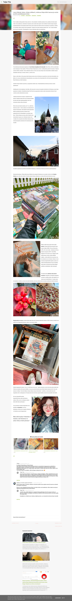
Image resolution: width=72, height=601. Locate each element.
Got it (63, 597)
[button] (14, 18)
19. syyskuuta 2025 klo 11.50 (24, 463)
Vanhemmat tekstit (58, 523)
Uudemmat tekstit (15, 523)
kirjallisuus (34, 15)
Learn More (58, 597)
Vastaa (18, 480)
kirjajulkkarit (28, 15)
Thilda (18, 463)
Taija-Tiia (7, 2)
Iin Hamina (23, 15)
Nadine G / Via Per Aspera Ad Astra (24, 482)
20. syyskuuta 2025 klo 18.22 (29, 472)
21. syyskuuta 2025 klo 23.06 (37, 482)
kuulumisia (39, 15)
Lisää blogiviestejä (58, 526)
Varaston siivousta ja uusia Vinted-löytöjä (30, 561)
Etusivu (36, 523)
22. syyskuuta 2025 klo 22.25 (29, 490)
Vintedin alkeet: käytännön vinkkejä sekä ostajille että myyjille (34, 542)
